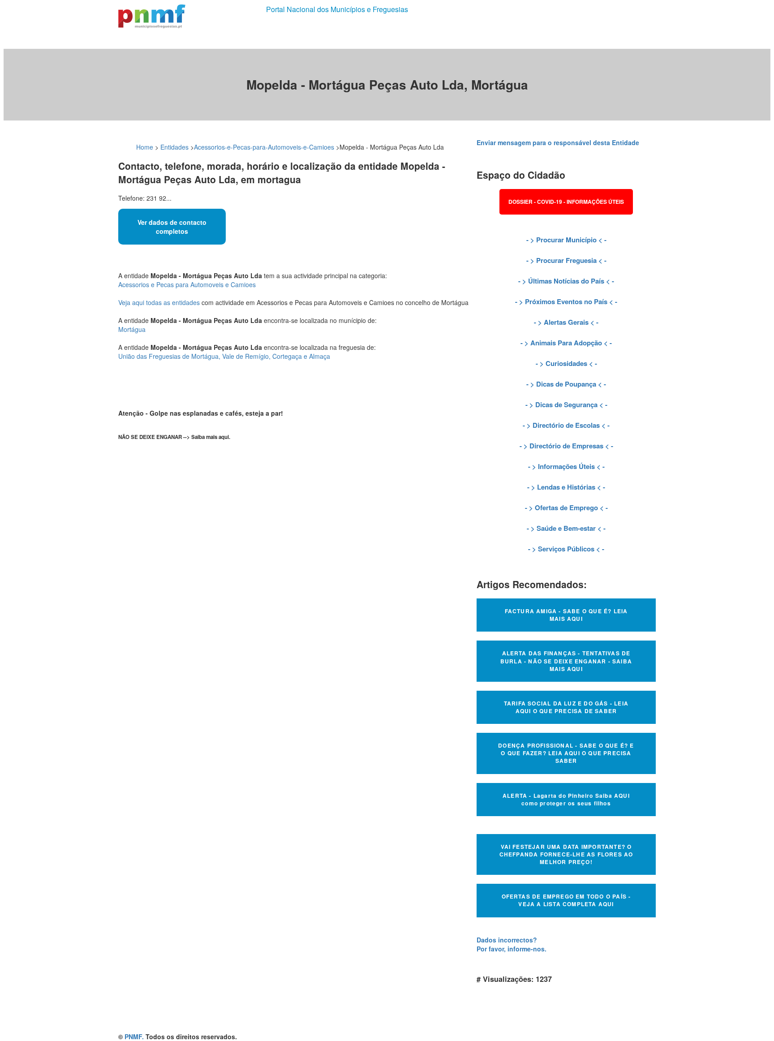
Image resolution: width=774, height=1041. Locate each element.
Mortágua (132, 329)
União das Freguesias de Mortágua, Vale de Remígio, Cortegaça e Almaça (224, 356)
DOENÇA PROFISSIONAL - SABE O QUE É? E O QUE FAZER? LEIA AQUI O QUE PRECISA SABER (566, 753)
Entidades (174, 146)
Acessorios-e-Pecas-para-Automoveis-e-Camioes (264, 146)
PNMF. (134, 1036)
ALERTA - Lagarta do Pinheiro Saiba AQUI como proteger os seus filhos (566, 799)
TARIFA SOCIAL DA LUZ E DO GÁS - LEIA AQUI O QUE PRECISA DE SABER (566, 707)
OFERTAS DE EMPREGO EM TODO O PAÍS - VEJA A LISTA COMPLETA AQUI (566, 900)
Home (144, 146)
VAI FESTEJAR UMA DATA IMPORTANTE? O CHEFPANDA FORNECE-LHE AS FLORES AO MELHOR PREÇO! (566, 854)
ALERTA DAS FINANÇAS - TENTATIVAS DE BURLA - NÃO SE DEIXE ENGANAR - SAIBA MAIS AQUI (566, 660)
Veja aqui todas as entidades (159, 302)
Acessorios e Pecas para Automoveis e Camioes (187, 284)
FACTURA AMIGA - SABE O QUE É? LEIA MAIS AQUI (566, 615)
